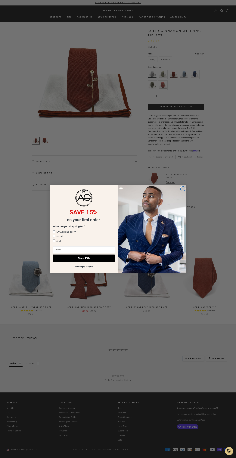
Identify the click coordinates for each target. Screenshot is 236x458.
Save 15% (84, 258)
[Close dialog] (182, 188)
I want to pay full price (83, 267)
